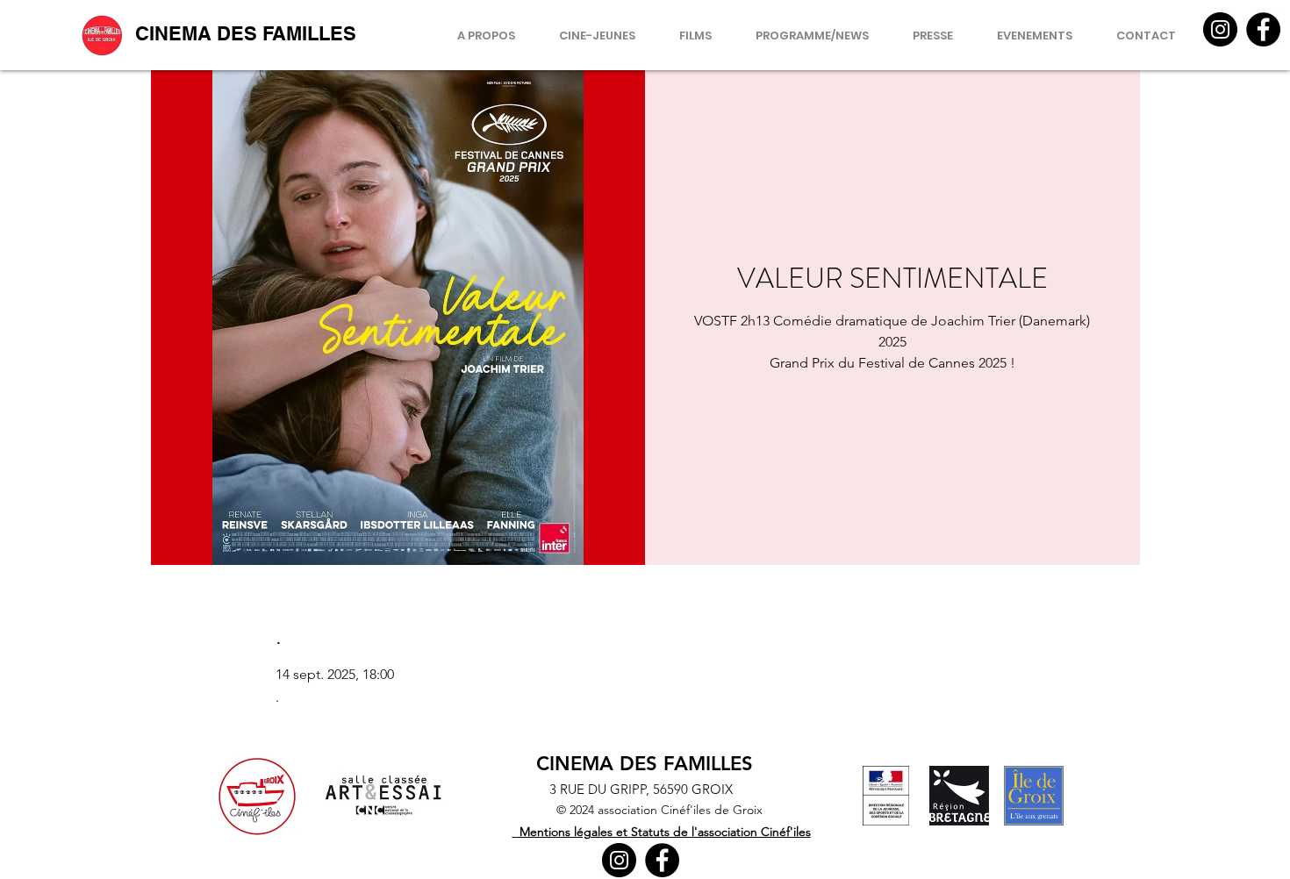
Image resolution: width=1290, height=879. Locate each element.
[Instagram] (1220, 29)
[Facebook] (1263, 29)
